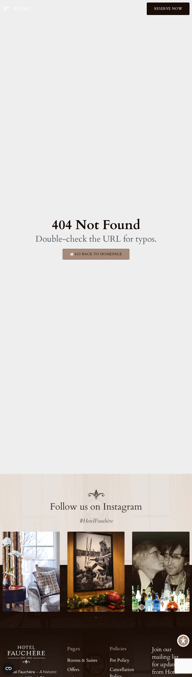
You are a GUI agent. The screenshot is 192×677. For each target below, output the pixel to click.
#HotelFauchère (96, 521)
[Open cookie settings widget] (8, 668)
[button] (87, 617)
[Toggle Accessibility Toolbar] (183, 641)
